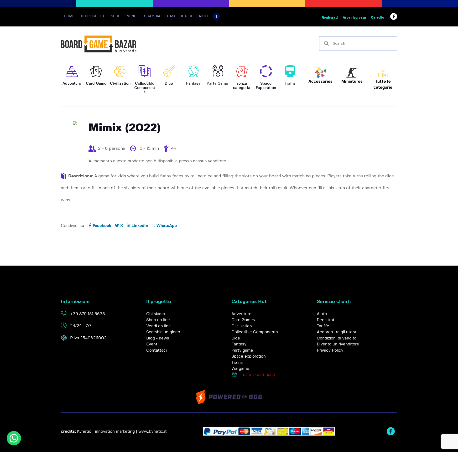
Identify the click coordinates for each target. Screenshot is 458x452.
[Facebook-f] (393, 16)
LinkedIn (139, 226)
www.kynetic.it (152, 431)
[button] (14, 438)
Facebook (101, 226)
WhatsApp (166, 226)
